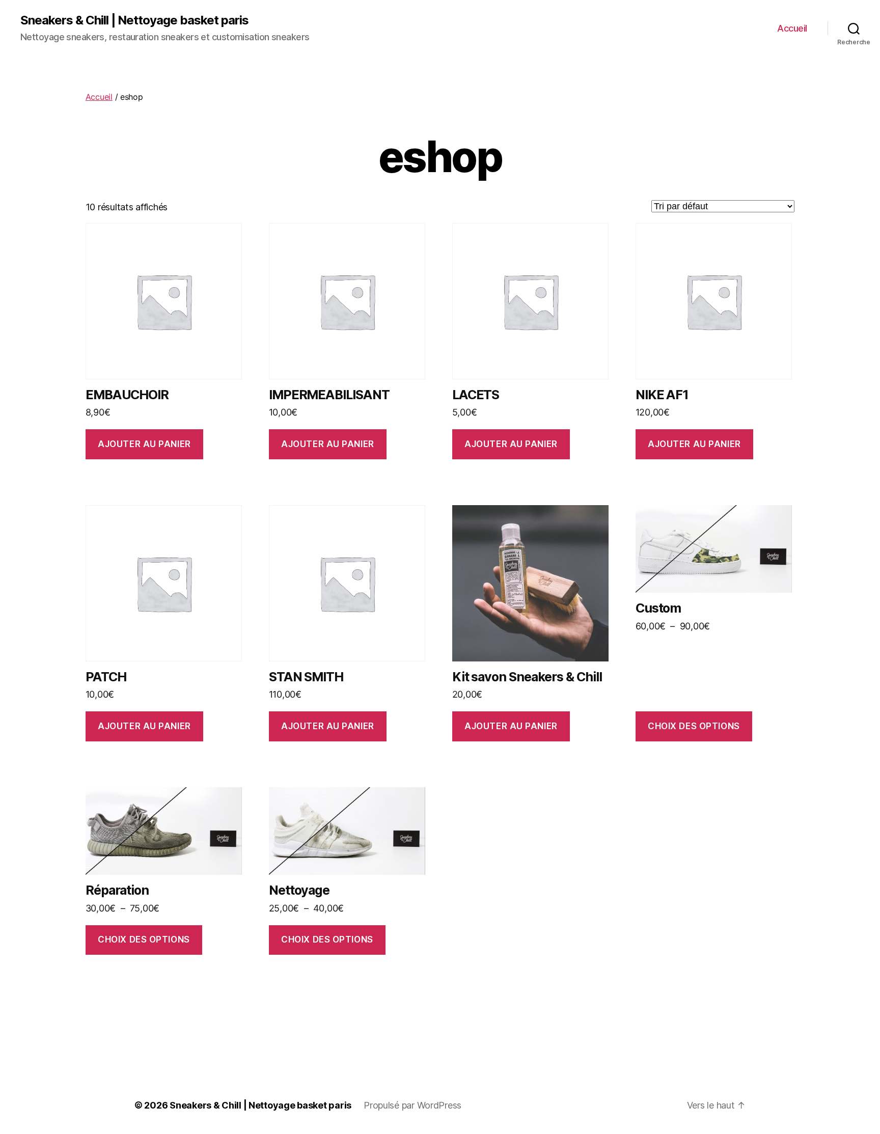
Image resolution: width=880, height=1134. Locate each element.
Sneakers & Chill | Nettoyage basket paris (134, 20)
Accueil (792, 28)
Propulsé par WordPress (412, 1105)
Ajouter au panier (144, 444)
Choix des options (694, 726)
